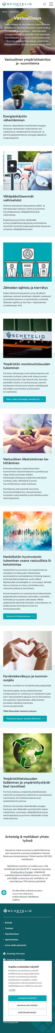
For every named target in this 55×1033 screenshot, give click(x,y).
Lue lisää (12, 990)
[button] (44, 4)
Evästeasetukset (27, 1013)
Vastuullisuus (14, 12)
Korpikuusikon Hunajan (22, 872)
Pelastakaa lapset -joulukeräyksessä (23, 718)
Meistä (4, 12)
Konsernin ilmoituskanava (18, 616)
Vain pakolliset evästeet (27, 1005)
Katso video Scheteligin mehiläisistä (23, 399)
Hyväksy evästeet (27, 998)
